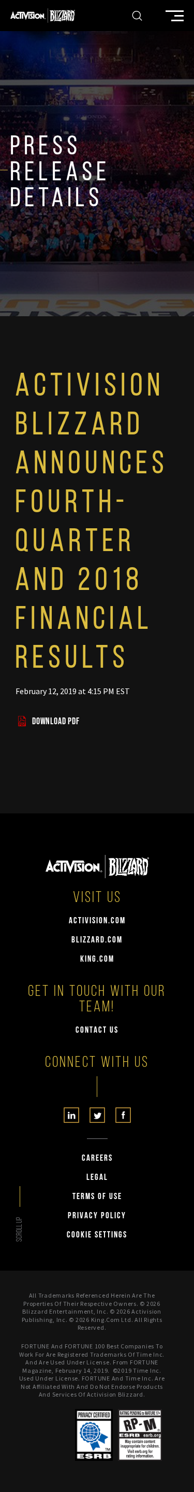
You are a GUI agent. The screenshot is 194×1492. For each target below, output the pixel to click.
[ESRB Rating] (140, 1435)
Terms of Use (97, 1196)
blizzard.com (97, 940)
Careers (97, 1158)
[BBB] (53, 1435)
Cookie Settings (97, 1235)
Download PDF (56, 722)
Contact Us (97, 1030)
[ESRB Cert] (94, 1435)
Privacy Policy (97, 1216)
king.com (97, 959)
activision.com (97, 921)
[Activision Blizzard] (42, 15)
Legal (97, 1177)
